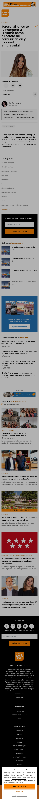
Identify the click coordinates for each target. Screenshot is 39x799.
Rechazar (19, 792)
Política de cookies (19, 779)
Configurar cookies (19, 796)
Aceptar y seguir (19, 786)
